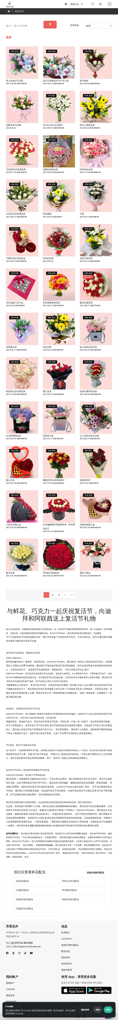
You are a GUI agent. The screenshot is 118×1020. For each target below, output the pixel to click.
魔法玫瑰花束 (86, 302)
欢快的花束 (48, 258)
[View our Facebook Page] (7, 953)
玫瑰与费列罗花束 (88, 391)
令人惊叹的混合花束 (89, 435)
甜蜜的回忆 (85, 480)
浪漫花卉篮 (48, 435)
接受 (108, 1009)
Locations (66, 938)
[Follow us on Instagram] (19, 953)
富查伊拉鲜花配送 (70, 899)
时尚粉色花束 (86, 169)
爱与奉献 (84, 80)
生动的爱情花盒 (13, 435)
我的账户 (10, 982)
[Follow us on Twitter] (13, 953)
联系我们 (65, 932)
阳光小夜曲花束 (87, 125)
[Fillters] (50, 24)
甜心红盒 (10, 480)
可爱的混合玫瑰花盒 (15, 258)
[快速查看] (32, 60)
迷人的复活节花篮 (14, 80)
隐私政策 (85, 1009)
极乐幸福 (10, 572)
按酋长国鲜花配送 (95, 872)
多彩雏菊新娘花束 (51, 302)
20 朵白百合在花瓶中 (53, 125)
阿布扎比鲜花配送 (70, 881)
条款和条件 (66, 963)
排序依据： (75, 25)
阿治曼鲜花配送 (69, 890)
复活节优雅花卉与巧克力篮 (56, 80)
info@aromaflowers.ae (28, 946)
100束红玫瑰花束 (51, 572)
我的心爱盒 (85, 572)
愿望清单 (10, 995)
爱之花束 (47, 391)
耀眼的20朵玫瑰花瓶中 (54, 480)
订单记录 (10, 989)
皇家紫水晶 (11, 347)
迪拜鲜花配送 (22, 881)
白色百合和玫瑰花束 (15, 213)
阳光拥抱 (47, 213)
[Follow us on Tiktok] (25, 953)
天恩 (82, 213)
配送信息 (65, 951)
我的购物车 (11, 1001)
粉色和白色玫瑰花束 (15, 391)
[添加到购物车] (32, 69)
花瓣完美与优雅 (13, 125)
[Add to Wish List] (32, 52)
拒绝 (98, 1009)
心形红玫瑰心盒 (13, 524)
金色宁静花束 (86, 258)
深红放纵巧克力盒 (14, 302)
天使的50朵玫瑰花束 (16, 169)
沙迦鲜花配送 (22, 890)
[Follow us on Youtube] (32, 953)
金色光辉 (47, 347)
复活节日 (19, 11)
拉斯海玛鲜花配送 (24, 899)
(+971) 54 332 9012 (23, 942)
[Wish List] (92, 3)
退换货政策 (66, 969)
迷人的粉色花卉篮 (88, 347)
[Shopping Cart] (100, 3)
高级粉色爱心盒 (87, 524)
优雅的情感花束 (50, 169)
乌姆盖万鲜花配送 (24, 908)
